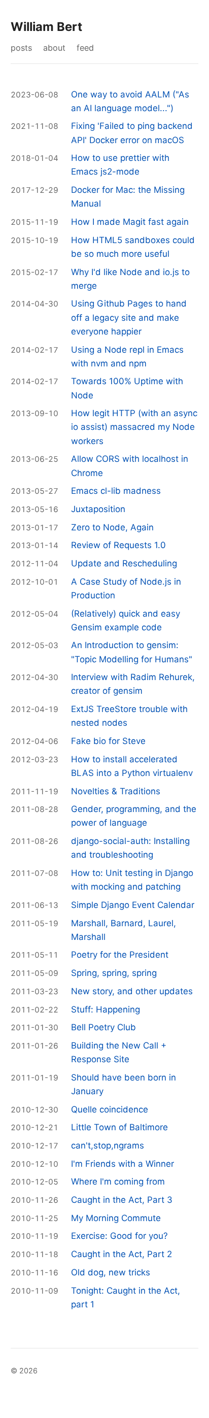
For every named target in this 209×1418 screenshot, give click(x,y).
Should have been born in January (123, 1084)
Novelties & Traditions (115, 791)
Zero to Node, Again (112, 527)
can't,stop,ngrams (107, 1145)
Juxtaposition (98, 509)
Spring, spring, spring (114, 973)
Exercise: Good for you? (119, 1236)
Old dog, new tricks (110, 1272)
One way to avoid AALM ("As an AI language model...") (130, 101)
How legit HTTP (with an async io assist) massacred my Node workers (134, 427)
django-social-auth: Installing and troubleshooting (130, 848)
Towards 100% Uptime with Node (127, 388)
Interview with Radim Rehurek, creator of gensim (133, 684)
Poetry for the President (119, 955)
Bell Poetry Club (103, 1027)
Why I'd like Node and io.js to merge (130, 279)
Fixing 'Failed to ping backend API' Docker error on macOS (132, 133)
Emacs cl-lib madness (116, 491)
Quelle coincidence (109, 1109)
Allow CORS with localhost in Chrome (129, 466)
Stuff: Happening (105, 1009)
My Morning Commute (116, 1218)
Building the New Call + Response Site (118, 1052)
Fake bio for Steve (108, 741)
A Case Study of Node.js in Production (126, 588)
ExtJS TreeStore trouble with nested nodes (129, 716)
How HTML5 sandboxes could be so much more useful (133, 247)
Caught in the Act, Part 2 (121, 1254)
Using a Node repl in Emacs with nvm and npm (127, 356)
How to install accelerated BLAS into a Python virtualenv (132, 766)
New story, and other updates (132, 991)
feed (85, 48)
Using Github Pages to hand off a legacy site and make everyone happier (129, 317)
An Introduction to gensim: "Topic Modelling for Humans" (131, 652)
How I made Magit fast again (130, 222)
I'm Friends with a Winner (122, 1164)
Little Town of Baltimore (119, 1127)
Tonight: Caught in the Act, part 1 (125, 1297)
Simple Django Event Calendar (132, 905)
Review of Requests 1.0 (118, 545)
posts (21, 48)
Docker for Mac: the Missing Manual (128, 197)
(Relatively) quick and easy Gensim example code (125, 620)
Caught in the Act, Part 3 (121, 1200)
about (54, 48)
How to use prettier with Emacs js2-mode (120, 165)
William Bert (46, 26)
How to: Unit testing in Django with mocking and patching (132, 880)
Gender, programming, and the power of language (133, 816)
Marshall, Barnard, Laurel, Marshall (123, 930)
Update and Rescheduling (124, 563)
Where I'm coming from (118, 1181)
